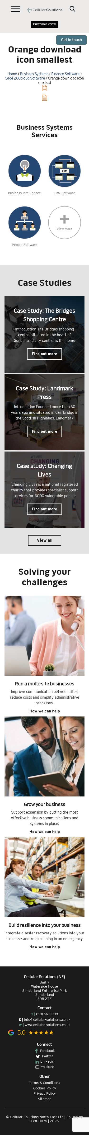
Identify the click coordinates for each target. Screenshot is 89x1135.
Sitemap (44, 1099)
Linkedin (47, 1061)
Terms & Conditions (44, 1083)
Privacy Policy (44, 1093)
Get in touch (71, 40)
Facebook (47, 1051)
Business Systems (34, 74)
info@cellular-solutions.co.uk (47, 1019)
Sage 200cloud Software (25, 78)
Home (12, 74)
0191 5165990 (47, 1014)
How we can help (44, 711)
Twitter (47, 1056)
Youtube (47, 1067)
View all (44, 540)
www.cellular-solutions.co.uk (47, 1025)
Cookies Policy (44, 1088)
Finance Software (65, 74)
